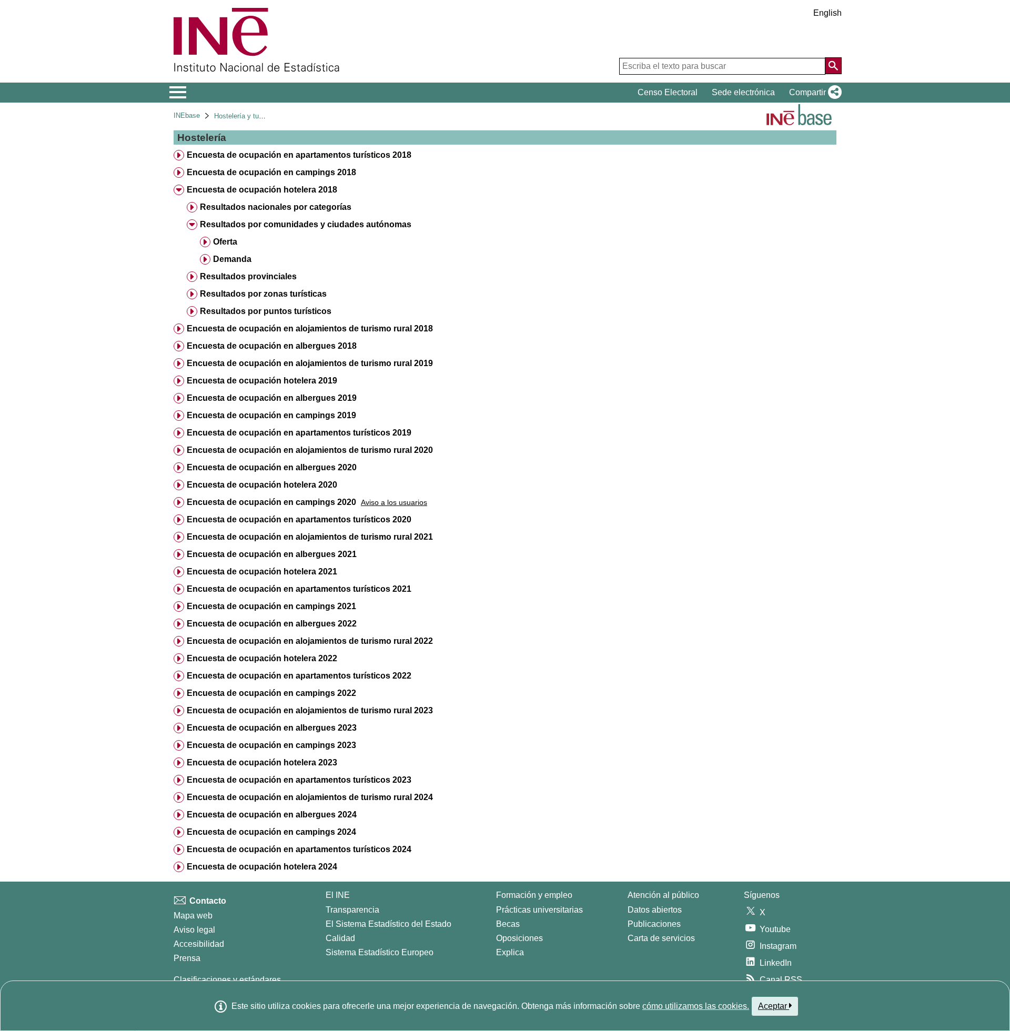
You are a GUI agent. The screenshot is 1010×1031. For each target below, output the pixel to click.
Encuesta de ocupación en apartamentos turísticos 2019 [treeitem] (299, 432)
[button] (813, 92)
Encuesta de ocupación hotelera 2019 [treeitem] (262, 380)
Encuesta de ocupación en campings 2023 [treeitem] (271, 745)
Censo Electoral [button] (668, 92)
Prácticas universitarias (539, 909)
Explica (510, 952)
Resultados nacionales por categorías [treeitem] (275, 207)
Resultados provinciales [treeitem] (248, 276)
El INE (338, 895)
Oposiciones (519, 938)
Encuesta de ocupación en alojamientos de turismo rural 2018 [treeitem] (310, 328)
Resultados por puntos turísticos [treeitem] (265, 311)
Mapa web (193, 915)
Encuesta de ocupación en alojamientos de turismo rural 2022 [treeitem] (310, 640)
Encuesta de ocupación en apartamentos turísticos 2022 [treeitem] (299, 675)
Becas (508, 923)
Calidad (340, 938)
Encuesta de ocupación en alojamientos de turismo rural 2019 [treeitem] (310, 363)
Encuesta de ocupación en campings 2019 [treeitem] (271, 415)
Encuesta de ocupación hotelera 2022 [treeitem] (262, 658)
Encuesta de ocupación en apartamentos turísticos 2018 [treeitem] (299, 154)
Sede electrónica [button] (743, 92)
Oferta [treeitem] (225, 241)
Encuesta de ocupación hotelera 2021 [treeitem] (262, 571)
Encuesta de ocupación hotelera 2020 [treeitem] (262, 484)
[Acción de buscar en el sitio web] (833, 65)
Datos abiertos (655, 909)
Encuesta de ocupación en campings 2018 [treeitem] (271, 172)
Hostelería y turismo (245, 116)
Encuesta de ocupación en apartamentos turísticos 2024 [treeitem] (299, 849)
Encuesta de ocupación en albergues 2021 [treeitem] (272, 554)
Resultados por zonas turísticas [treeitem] (263, 293)
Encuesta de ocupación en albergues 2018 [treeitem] (272, 345)
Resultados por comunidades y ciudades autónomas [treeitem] (305, 224)
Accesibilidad (199, 943)
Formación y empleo (534, 895)
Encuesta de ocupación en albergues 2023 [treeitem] (272, 727)
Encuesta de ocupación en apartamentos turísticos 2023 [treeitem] (299, 779)
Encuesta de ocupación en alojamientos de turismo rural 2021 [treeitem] (310, 536)
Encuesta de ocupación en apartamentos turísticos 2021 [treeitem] (299, 588)
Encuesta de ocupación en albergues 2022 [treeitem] (272, 623)
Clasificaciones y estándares (227, 979)
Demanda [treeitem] (232, 259)
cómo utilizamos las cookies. (695, 1006)
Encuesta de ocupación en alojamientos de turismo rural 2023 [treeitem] (310, 710)
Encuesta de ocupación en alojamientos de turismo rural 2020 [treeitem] (310, 450)
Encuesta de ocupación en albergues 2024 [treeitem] (272, 814)
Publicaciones (654, 923)
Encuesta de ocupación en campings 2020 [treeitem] (271, 502)
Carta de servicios (661, 938)
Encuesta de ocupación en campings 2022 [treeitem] (271, 693)
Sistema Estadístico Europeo (379, 952)
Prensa (187, 958)
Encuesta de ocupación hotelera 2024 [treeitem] (262, 866)
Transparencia (352, 909)
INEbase (187, 115)
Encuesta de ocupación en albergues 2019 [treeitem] (272, 397)
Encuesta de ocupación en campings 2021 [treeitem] (271, 606)
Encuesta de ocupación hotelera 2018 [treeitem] (262, 189)
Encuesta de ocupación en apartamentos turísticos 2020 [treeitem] (299, 519)
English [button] (827, 12)
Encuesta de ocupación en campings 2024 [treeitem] (271, 831)
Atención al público (663, 895)
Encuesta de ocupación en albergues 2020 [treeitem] (272, 467)
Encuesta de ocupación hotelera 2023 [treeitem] (262, 762)
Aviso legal (194, 929)
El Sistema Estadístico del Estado (388, 923)
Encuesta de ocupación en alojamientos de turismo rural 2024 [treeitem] (310, 797)
